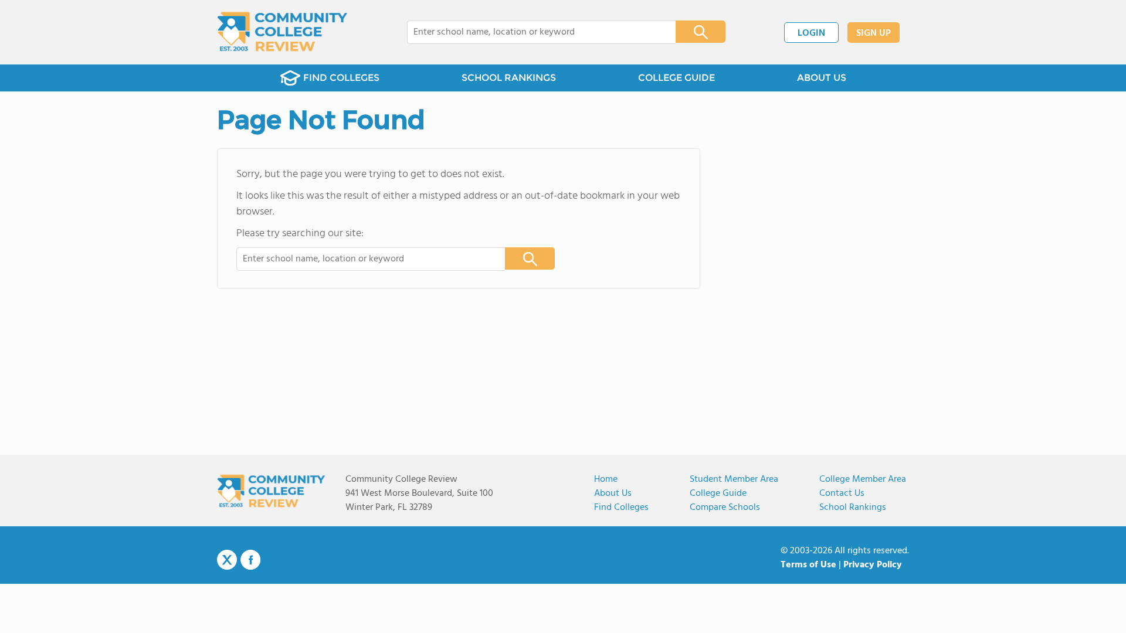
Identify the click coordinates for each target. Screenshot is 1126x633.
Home (606, 479)
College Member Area (862, 479)
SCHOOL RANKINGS (509, 77)
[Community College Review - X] (227, 560)
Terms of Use (808, 565)
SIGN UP (873, 33)
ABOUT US (821, 77)
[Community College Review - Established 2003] (282, 32)
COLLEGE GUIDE (676, 77)
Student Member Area (734, 479)
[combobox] (533, 32)
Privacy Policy (872, 565)
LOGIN (811, 33)
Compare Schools (725, 508)
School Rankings (852, 508)
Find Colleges (621, 508)
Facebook (250, 560)
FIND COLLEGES (341, 77)
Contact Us (841, 493)
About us (613, 493)
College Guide (718, 493)
